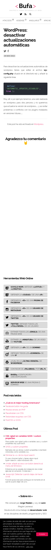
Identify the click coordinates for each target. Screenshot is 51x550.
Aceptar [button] (42, 534)
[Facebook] (8, 51)
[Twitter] (21, 14)
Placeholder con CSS (14, 413)
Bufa (25, 5)
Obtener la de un (25, 347)
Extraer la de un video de (28, 341)
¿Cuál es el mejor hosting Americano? (22, 403)
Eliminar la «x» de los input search (20, 455)
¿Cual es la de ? (26, 362)
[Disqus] (25, 178)
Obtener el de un (27, 309)
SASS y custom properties (16, 447)
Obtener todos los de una (27, 354)
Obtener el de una (27, 301)
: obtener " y (27, 288)
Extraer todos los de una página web (28, 333)
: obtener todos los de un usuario (24, 325)
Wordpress (38, 124)
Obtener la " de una (27, 295)
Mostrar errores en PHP (15, 410)
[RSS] (25, 14)
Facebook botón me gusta (16, 406)
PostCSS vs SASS (13, 420)
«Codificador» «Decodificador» (21, 376)
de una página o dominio (25, 383)
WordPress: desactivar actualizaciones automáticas (20, 37)
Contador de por (28, 369)
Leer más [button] (29, 547)
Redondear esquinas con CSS (18, 417)
